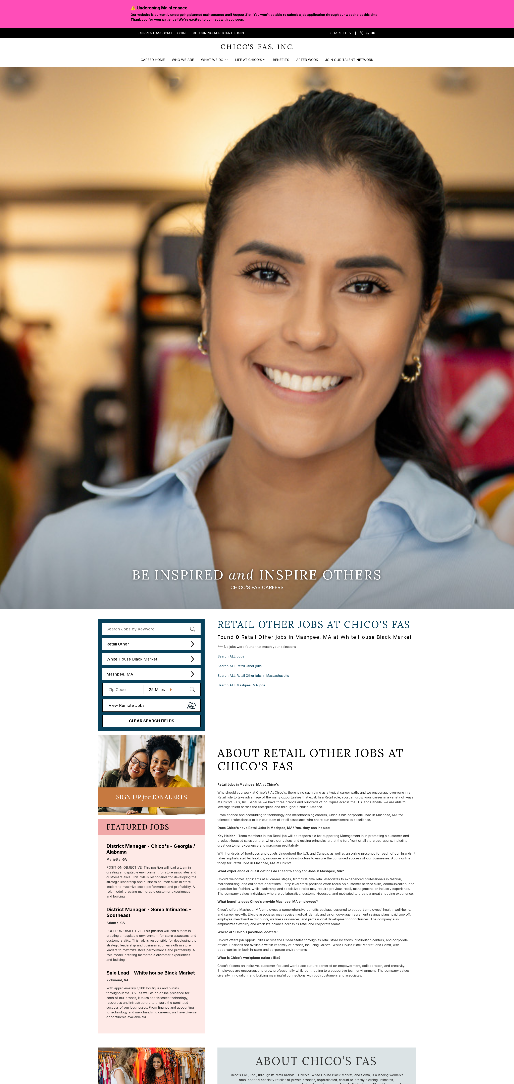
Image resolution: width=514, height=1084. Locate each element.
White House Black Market (131, 659)
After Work (307, 60)
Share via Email (373, 33)
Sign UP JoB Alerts (151, 797)
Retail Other (117, 644)
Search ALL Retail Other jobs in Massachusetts (253, 676)
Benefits (281, 60)
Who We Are (183, 60)
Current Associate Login (162, 33)
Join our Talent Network (349, 60)
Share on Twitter (361, 33)
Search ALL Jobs (230, 656)
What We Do (212, 60)
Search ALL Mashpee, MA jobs (241, 685)
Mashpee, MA (119, 674)
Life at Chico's (248, 60)
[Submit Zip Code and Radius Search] (192, 689)
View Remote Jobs (127, 705)
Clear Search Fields (151, 720)
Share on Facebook (355, 33)
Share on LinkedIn (367, 33)
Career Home (153, 60)
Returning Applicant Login (218, 33)
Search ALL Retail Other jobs (239, 666)
